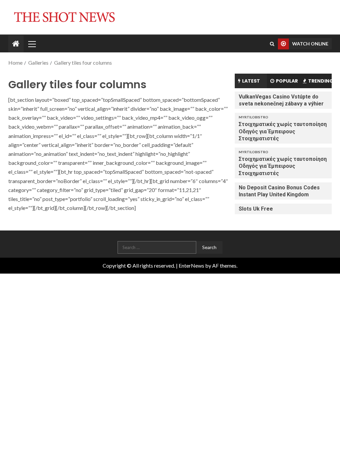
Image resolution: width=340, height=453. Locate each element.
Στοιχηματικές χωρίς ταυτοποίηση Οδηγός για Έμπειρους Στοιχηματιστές (283, 131)
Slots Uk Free (256, 209)
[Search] (272, 43)
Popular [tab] (287, 81)
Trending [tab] (320, 81)
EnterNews (191, 265)
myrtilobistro (253, 117)
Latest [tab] (251, 81)
